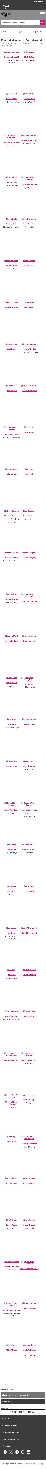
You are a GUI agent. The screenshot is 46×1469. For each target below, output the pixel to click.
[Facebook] (5, 1452)
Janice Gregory (29, 558)
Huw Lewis (11, 933)
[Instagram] (16, 1452)
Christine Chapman (29, 184)
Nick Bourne (29, 99)
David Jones (11, 766)
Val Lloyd (12, 975)
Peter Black (11, 99)
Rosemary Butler (29, 140)
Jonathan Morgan (29, 1060)
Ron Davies (12, 391)
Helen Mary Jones (11, 810)
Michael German (11, 516)
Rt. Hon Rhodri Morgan (11, 1103)
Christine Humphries (30, 686)
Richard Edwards (29, 391)
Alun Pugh (11, 1141)
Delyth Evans (11, 474)
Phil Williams (11, 1350)
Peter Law (29, 891)
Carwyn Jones (29, 850)
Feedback (39, 32)
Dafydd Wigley (29, 1308)
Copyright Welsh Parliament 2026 (14, 1464)
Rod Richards (11, 1183)
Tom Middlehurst (11, 1060)
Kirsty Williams (29, 1350)
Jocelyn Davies (29, 349)
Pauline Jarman (29, 724)
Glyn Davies (29, 307)
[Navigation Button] (40, 13)
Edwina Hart (11, 683)
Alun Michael (29, 1016)
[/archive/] (17, 14)
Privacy (40, 1464)
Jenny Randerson (29, 1144)
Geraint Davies (11, 307)
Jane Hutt (11, 724)
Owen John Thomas (29, 1269)
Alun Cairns (11, 182)
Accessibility (32, 1464)
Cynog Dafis (11, 224)
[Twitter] (11, 1452)
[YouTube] (22, 1452)
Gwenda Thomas (11, 1267)
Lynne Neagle (29, 1100)
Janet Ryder (11, 1225)
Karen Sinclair (29, 1225)
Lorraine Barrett (11, 57)
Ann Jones (11, 850)
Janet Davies (11, 349)
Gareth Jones (29, 766)
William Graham (12, 558)
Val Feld (29, 474)
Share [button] (5, 32)
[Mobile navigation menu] (40, 6)
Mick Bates (29, 57)
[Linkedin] (28, 1452)
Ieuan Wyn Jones (29, 810)
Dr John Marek (29, 975)
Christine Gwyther (29, 601)
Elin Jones (11, 891)
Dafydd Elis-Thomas (12, 435)
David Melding (11, 1016)
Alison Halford (11, 641)
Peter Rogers (29, 1183)
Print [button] (21, 32)
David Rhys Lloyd (29, 933)
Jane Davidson (29, 224)
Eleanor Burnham (11, 143)
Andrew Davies (11, 266)
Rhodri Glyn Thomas (12, 1310)
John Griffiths (11, 599)
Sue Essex (29, 432)
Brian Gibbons (29, 516)
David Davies (29, 266)
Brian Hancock (29, 641)
